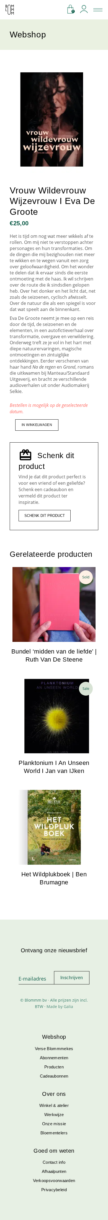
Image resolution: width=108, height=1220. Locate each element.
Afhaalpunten (54, 1171)
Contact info (54, 1162)
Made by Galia (60, 1006)
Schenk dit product (44, 516)
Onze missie (54, 1123)
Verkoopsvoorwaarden (54, 1180)
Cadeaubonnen (54, 1076)
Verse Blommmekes (54, 1048)
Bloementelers (54, 1132)
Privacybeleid (54, 1189)
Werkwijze (54, 1114)
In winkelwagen (37, 425)
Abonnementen (54, 1057)
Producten (54, 1067)
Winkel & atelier (54, 1105)
